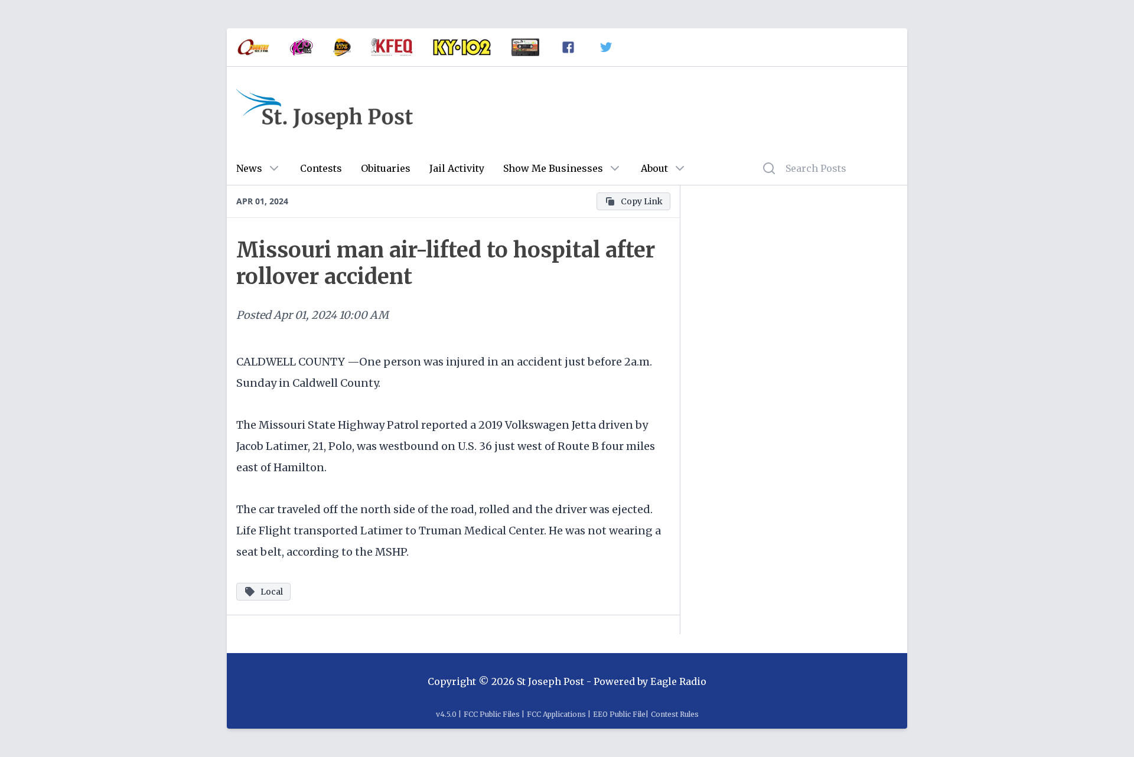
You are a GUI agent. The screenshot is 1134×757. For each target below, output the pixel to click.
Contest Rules (675, 714)
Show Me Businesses (553, 168)
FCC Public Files (492, 714)
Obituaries (385, 168)
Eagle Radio (678, 681)
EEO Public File (619, 714)
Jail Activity (456, 168)
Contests (321, 168)
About (654, 168)
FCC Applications (556, 714)
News (249, 168)
